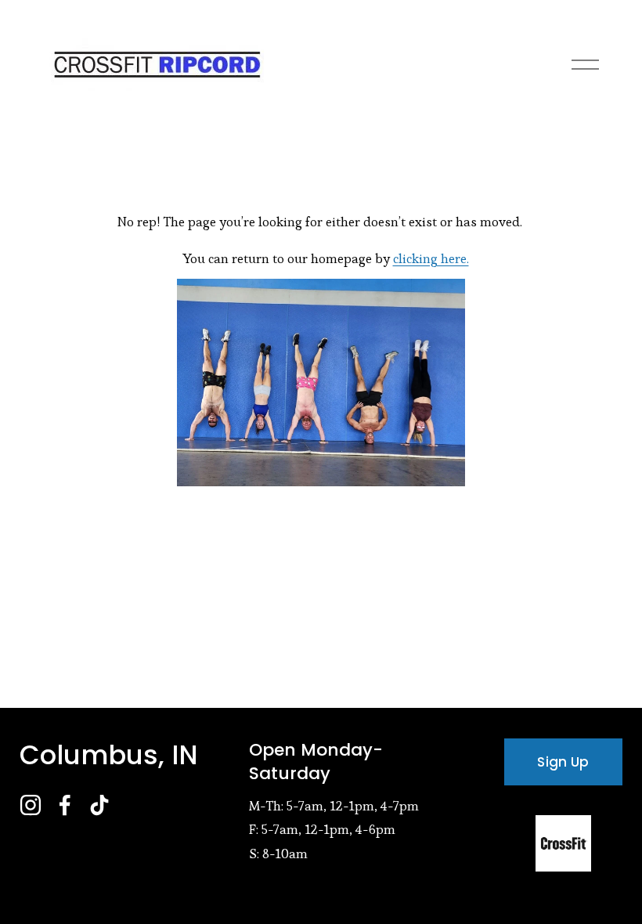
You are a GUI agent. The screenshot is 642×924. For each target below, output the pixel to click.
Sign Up (563, 762)
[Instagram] (30, 805)
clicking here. (431, 258)
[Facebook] (65, 805)
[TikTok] (99, 805)
